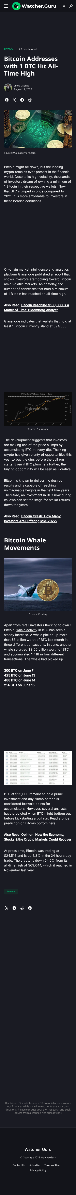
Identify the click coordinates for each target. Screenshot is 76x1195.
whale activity (26, 630)
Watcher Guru (38, 1149)
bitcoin (11, 891)
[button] (6, 6)
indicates (28, 321)
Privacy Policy (38, 1170)
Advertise (34, 1165)
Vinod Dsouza (21, 85)
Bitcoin (8, 49)
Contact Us (19, 1165)
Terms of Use (52, 1165)
